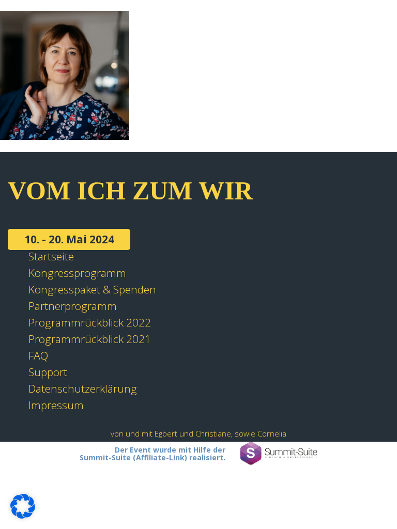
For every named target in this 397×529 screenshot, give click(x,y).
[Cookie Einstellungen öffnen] (22, 514)
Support (47, 372)
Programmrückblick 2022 (89, 322)
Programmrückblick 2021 (89, 339)
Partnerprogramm (72, 306)
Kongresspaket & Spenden (92, 289)
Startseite (51, 256)
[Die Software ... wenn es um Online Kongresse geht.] (278, 454)
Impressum (56, 405)
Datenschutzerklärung (82, 388)
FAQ (38, 355)
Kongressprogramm (77, 273)
